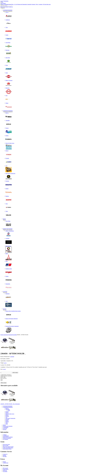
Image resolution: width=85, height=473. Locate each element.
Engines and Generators (7, 228)
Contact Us (5, 454)
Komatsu (7, 419)
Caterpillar (7, 409)
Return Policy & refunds (8, 437)
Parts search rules (6, 444)
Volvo (6, 423)
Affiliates (5, 434)
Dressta (6, 412)
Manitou (7, 421)
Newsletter (5, 471)
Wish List (5, 470)
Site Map (5, 456)
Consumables (5, 427)
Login (1, 1)
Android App (5, 462)
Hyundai (7, 416)
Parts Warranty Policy (7, 448)
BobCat (7, 408)
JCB (6, 417)
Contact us (11, 6)
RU (2, 2)
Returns (4, 455)
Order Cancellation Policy (8, 447)
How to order (5, 445)
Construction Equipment (8, 110)
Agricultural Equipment (7, 10)
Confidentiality (6, 435)
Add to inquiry (15, 372)
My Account (5, 468)
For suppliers (5, 439)
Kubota (6, 420)
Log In (5, 362)
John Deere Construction (10, 418)
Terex (6, 422)
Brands (4, 461)
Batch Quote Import (4, 6)
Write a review (3, 382)
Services (4, 308)
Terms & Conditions (7, 438)
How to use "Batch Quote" (8, 446)
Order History (5, 469)
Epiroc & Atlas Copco (9, 413)
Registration (6, 1)
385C (9, 410)
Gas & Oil (5, 291)
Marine (4, 218)
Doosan (7, 411)
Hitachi (6, 414)
